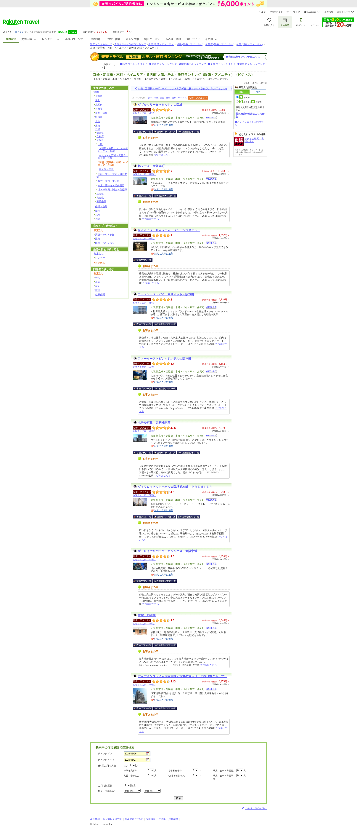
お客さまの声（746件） (144, 495)
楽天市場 (328, 12)
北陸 (97, 121)
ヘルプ (262, 12)
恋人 (97, 286)
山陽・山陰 (101, 206)
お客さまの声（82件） (144, 302)
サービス (182, 98)
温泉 (97, 238)
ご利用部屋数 (105, 785)
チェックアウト (106, 759)
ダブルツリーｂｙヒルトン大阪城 (160, 104)
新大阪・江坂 (106, 169)
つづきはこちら (162, 154)
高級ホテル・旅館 (105, 234)
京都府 (100, 136)
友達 (97, 290)
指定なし (99, 253)
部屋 (162, 98)
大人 (126, 765)
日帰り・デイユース (165, 131)
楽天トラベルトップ (101, 44)
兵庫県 (100, 194)
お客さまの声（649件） (144, 174)
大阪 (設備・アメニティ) (250, 44)
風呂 (174, 98)
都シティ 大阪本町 (151, 165)
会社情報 (95, 819)
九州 (97, 214)
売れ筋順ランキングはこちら (244, 56)
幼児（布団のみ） (177, 775)
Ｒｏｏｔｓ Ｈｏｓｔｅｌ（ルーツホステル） (169, 230)
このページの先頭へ (256, 808)
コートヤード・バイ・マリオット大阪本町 (166, 294)
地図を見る (211, 117)
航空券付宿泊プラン (188, 131)
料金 (108, 791)
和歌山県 (101, 201)
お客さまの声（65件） (144, 238)
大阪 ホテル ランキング (252, 64)
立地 (156, 98)
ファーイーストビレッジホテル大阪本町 (164, 358)
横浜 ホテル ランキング (193, 64)
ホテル (246, 97)
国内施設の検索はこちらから (250, 115)
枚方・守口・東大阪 (109, 181)
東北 (97, 100)
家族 (97, 281)
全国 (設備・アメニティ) (161, 44)
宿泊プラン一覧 (144, 131)
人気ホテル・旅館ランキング (130, 44)
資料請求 (173, 819)
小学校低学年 (175, 770)
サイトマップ (293, 12)
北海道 (98, 96)
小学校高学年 (130, 770)
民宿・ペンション (105, 243)
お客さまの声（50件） (144, 113)
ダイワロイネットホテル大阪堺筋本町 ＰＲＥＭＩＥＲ (175, 486)
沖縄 (97, 219)
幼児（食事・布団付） (224, 770)
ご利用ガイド (276, 12)
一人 (97, 277)
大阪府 (100, 140)
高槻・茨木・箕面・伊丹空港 (112, 175)
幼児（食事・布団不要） (223, 777)
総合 (150, 98)
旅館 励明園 (147, 615)
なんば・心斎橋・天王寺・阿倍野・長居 (113, 157)
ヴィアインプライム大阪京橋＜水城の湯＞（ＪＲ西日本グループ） (182, 676)
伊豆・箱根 (101, 113)
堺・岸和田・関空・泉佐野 (112, 189)
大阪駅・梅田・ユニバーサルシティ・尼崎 (113, 150)
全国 (96, 92)
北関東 (98, 104)
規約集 (162, 819)
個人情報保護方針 (112, 819)
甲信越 (98, 117)
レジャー (100, 257)
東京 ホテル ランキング (164, 64)
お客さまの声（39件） (144, 623)
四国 (97, 210)
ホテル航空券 (252, 102)
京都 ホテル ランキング (223, 64)
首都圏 (98, 108)
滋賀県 (100, 133)
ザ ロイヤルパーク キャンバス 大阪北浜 (167, 551)
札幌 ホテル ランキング (134, 64)
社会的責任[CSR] (134, 819)
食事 (168, 98)
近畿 (97, 129)
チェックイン (105, 753)
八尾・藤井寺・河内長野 (111, 185)
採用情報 (150, 819)
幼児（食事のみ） (133, 775)
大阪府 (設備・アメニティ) (219, 44)
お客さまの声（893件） (144, 684)
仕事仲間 (100, 294)
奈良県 (100, 197)
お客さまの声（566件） (144, 431)
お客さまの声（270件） (144, 559)
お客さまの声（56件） (144, 367)
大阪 (100, 144)
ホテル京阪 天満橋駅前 (154, 422)
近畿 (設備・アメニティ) (190, 44)
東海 (97, 125)
